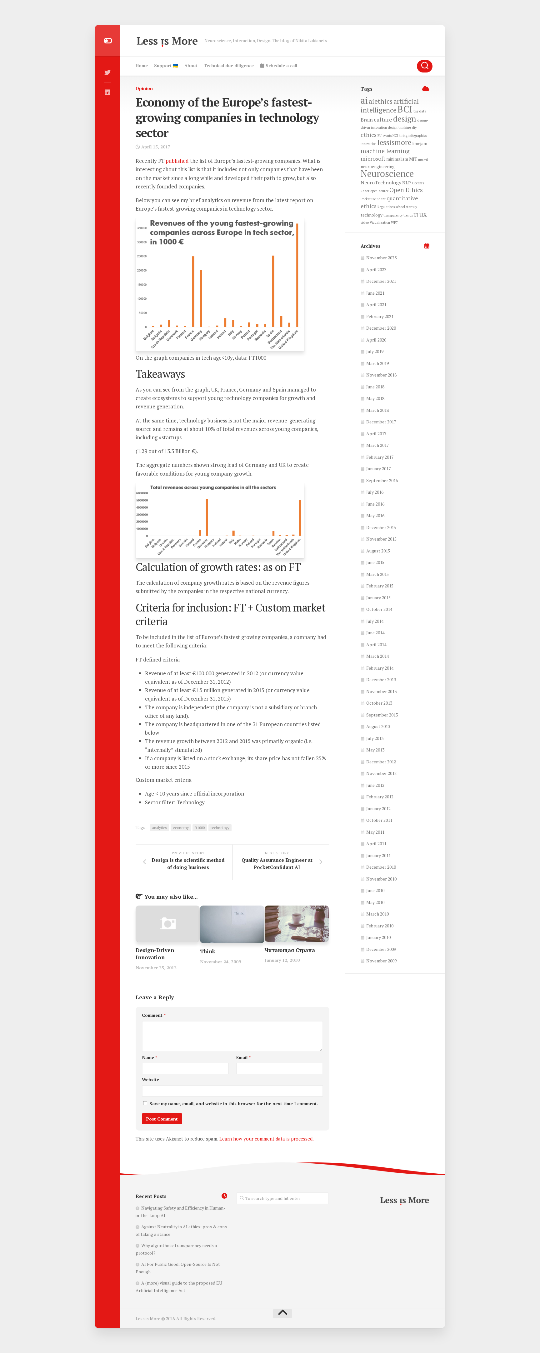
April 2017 (376, 434)
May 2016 (375, 515)
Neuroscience (387, 173)
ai (364, 100)
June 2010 (375, 890)
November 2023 (381, 258)
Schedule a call (280, 65)
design (404, 118)
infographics (417, 135)
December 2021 (381, 281)
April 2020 (376, 340)
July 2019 (374, 351)
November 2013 (381, 691)
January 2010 (378, 937)
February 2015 (379, 586)
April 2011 (376, 843)
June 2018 (375, 387)
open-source (379, 191)
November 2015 (381, 539)
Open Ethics (406, 190)
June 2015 (375, 562)
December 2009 (381, 949)
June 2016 (375, 504)
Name (149, 1057)
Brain (367, 119)
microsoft (373, 158)
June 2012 (375, 785)
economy (181, 827)
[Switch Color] (107, 40)
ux (423, 214)
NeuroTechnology (381, 182)
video (365, 222)
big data (419, 111)
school (400, 207)
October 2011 (379, 820)
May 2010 (375, 902)
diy (414, 127)
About (191, 65)
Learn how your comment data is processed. (266, 1139)
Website (150, 1079)
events (387, 135)
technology (220, 827)
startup (411, 207)
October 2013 (379, 703)
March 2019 (377, 363)
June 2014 (375, 633)
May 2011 (375, 832)
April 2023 (376, 269)
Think (207, 951)
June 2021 (375, 293)
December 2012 (381, 762)
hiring (403, 135)
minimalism (397, 159)
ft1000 (200, 827)
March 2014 (377, 656)
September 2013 (382, 715)
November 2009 (381, 961)
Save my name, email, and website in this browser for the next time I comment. (233, 1103)
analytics (159, 827)
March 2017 (377, 445)
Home (142, 65)
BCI (405, 109)
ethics (369, 134)
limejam (419, 143)
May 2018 (375, 398)
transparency (392, 215)
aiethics (380, 101)
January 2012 (378, 808)
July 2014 (374, 621)
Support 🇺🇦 (166, 65)
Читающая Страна (290, 950)
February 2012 (379, 797)
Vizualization (380, 222)
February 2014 (379, 668)
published (177, 160)
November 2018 (381, 375)
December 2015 (381, 527)
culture (383, 119)
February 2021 (379, 316)
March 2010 (377, 914)
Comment (154, 1015)
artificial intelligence (390, 106)
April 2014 (376, 644)
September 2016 (382, 480)
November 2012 (381, 773)
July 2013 (374, 738)
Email (243, 1057)
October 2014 (379, 609)
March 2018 (377, 410)
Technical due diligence (229, 65)
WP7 (394, 222)
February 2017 (379, 457)
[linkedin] (107, 92)
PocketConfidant (373, 199)
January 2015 (378, 598)
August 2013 (378, 726)
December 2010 (381, 867)
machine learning (385, 151)
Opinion (144, 88)
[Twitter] (107, 72)
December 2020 (381, 328)
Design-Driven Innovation (155, 953)
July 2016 (374, 492)
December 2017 (381, 422)
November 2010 (381, 879)
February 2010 (379, 926)
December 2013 (381, 679)
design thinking (399, 127)
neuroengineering (378, 166)
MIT (413, 159)
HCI (395, 135)
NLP (406, 183)
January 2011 (378, 855)
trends (408, 215)
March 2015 (377, 574)
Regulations (386, 207)
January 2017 (378, 469)
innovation (369, 144)
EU (380, 135)
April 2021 (376, 304)
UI (416, 215)
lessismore (394, 142)
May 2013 (375, 750)
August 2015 (378, 551)
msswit (423, 159)
